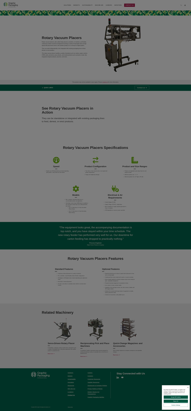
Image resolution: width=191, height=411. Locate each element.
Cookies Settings (176, 405)
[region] (176, 397)
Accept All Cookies (176, 397)
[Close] (188, 387)
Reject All (175, 401)
